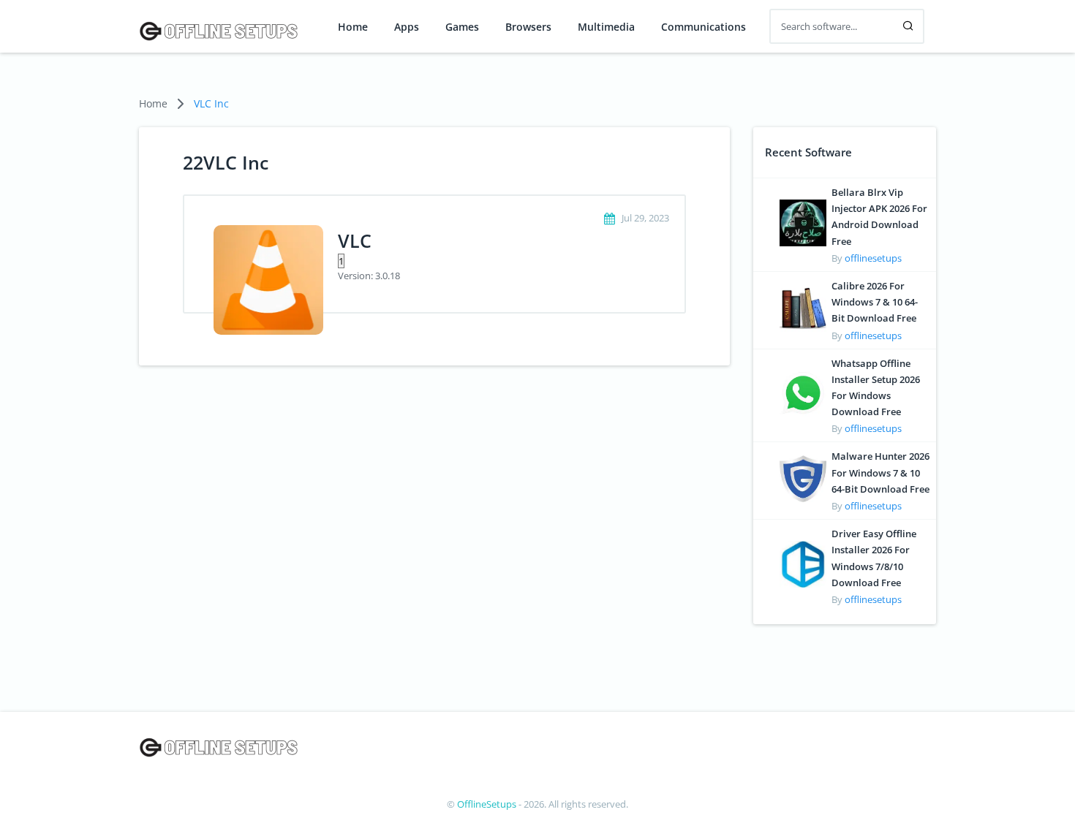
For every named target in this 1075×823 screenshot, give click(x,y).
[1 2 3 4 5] (496, 260)
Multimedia (606, 27)
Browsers (528, 27)
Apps (406, 27)
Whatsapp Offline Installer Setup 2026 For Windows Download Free (875, 388)
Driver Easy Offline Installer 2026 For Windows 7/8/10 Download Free (873, 558)
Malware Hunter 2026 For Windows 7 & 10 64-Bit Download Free (880, 472)
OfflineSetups (486, 804)
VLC (354, 240)
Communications (703, 27)
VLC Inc (211, 103)
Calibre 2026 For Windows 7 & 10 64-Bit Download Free (874, 302)
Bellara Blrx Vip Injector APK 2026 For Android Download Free (879, 217)
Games (462, 27)
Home (353, 27)
